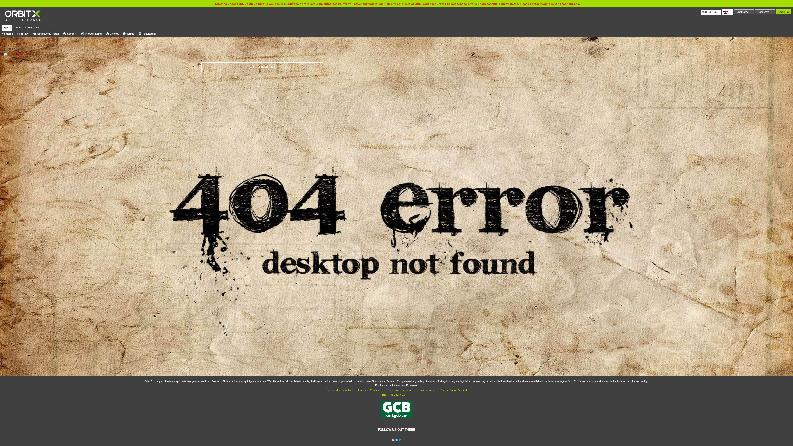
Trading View (32, 27)
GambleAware (399, 395)
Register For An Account (453, 390)
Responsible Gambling (339, 390)
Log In (781, 12)
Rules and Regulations (400, 390)
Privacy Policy (426, 390)
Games (18, 27)
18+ (384, 395)
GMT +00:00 (709, 12)
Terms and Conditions (370, 390)
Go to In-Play (262, 67)
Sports (7, 27)
